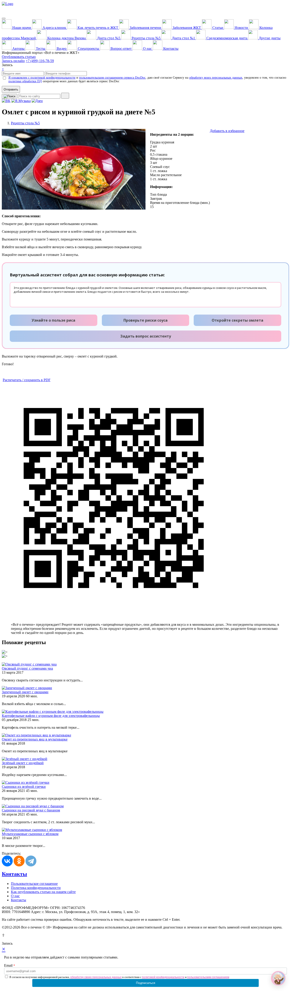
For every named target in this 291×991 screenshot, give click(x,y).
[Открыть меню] (3, 18)
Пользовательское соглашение (34, 884)
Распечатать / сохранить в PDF (26, 380)
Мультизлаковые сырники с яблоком (30, 834)
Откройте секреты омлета (237, 320)
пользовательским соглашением (208, 977)
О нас (15, 896)
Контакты (14, 874)
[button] (278, 978)
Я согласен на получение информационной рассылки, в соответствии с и (119, 977)
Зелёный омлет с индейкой (23, 763)
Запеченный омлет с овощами (25, 692)
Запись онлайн (13, 61)
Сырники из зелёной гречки (24, 786)
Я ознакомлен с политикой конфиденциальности (41, 77)
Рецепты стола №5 (25, 123)
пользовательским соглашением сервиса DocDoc (112, 77)
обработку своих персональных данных (96, 977)
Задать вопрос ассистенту (145, 336)
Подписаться (145, 983)
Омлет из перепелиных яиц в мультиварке (35, 739)
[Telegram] (30, 861)
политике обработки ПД (25, 81)
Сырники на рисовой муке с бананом (31, 810)
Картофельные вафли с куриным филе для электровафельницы (51, 716)
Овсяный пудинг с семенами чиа (27, 668)
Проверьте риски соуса (145, 320)
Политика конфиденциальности (36, 888)
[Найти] (65, 96)
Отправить (11, 89)
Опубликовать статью (19, 57)
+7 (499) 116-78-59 (40, 61)
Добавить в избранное (227, 131)
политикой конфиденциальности (163, 977)
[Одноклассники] (19, 861)
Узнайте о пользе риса (53, 320)
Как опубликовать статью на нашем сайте (43, 892)
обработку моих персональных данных (215, 77)
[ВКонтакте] (7, 861)
